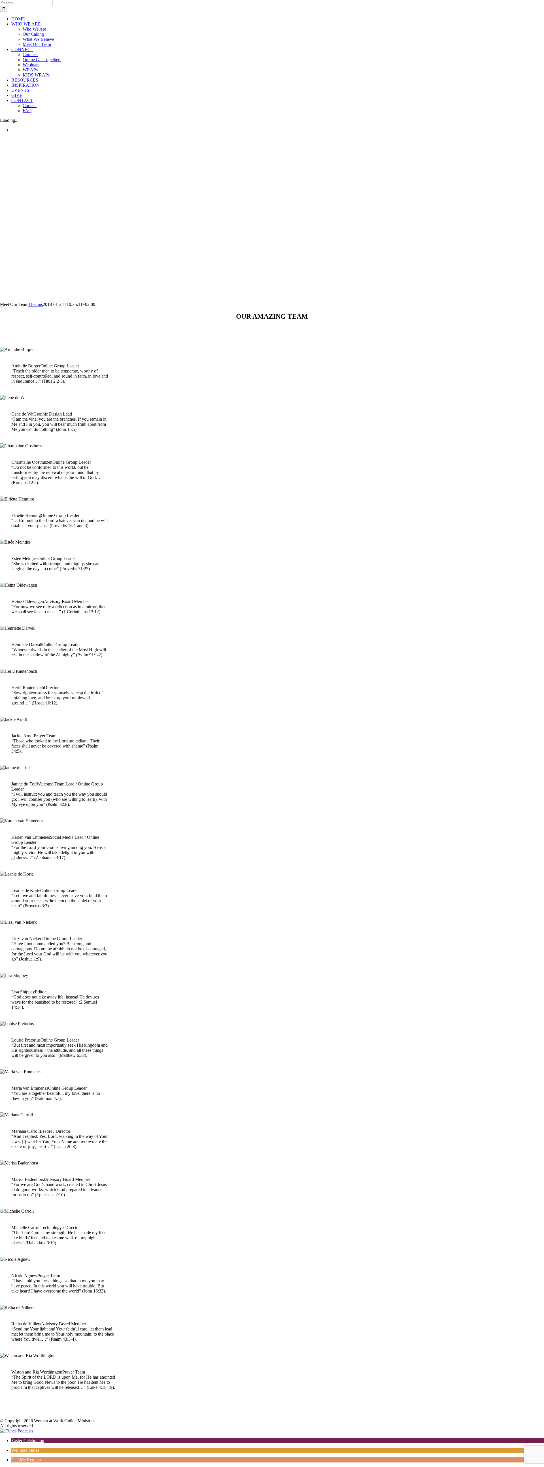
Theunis (35, 304)
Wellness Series (25, 1450)
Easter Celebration (27, 1440)
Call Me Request (26, 1459)
